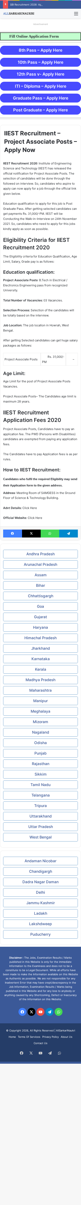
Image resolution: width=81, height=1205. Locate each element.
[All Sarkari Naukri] (18, 13)
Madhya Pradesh (40, 680)
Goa (40, 606)
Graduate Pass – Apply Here (40, 98)
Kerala (40, 669)
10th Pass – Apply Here (40, 62)
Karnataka (40, 659)
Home (12, 1036)
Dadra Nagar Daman (40, 882)
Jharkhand (40, 648)
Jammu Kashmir (40, 903)
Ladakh (40, 913)
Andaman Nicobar (40, 861)
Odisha (40, 743)
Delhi (40, 892)
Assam (41, 575)
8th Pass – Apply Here (40, 50)
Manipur (40, 701)
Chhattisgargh (40, 596)
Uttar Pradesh (40, 826)
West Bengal (40, 837)
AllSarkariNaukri (65, 1030)
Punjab (40, 753)
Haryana (40, 627)
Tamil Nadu (40, 784)
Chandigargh (40, 871)
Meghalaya (40, 711)
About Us (66, 1036)
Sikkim (41, 774)
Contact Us (40, 1043)
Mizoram (40, 722)
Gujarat (40, 617)
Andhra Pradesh (40, 554)
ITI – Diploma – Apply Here (40, 86)
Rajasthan (40, 764)
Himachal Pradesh (40, 638)
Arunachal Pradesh (40, 564)
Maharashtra (40, 690)
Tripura (40, 805)
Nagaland (40, 732)
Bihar (40, 585)
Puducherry (40, 934)
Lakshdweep (40, 924)
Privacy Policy (50, 1036)
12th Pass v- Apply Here (40, 74)
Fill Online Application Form (27, 36)
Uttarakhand (40, 816)
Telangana (40, 795)
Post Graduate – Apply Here (40, 109)
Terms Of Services (29, 1036)
